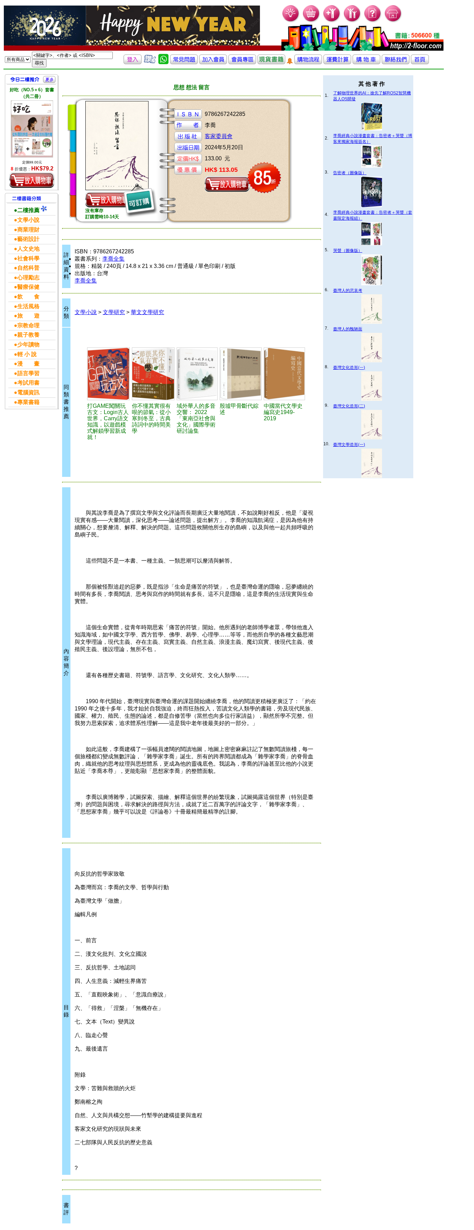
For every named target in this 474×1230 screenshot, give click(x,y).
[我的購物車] (311, 21)
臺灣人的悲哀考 (347, 290)
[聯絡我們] (395, 62)
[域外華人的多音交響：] (197, 373)
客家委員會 (218, 136)
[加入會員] (331, 21)
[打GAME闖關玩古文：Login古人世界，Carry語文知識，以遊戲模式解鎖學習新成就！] (108, 373)
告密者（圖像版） (349, 172)
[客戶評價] (150, 62)
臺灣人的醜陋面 (347, 329)
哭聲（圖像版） (347, 250)
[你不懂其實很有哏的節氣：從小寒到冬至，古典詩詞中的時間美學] (153, 373)
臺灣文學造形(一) (349, 444)
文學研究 (114, 312)
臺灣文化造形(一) (349, 367)
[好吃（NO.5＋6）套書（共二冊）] (32, 128)
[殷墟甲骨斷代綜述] (241, 373)
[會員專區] (242, 62)
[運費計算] (337, 62)
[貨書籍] (271, 62)
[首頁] (393, 21)
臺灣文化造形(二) (349, 406)
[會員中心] (352, 21)
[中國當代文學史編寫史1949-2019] (284, 373)
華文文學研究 (147, 312)
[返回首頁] (420, 62)
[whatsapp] (163, 62)
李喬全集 (113, 259)
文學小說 (86, 312)
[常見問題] (372, 21)
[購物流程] (308, 62)
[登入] (133, 62)
